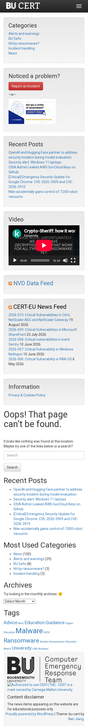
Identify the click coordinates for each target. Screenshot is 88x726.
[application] (44, 245)
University (22, 648)
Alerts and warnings (24, 34)
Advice (10, 622)
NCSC (47, 632)
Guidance (55, 622)
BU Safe (15, 38)
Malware (29, 631)
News (13, 53)
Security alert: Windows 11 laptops (35, 162)
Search (12, 467)
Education (34, 622)
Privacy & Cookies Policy (27, 395)
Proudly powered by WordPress (30, 714)
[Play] (14, 260)
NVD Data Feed (33, 283)
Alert (21, 623)
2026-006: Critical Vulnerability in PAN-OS (40, 359)
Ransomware (21, 640)
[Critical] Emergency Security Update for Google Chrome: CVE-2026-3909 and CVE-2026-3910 (41, 182)
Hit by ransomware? (24, 43)
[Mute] (65, 260)
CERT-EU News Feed (39, 306)
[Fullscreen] (73, 260)
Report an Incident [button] (26, 86)
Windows (43, 648)
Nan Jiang (76, 719)
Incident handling (22, 48)
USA (34, 648)
